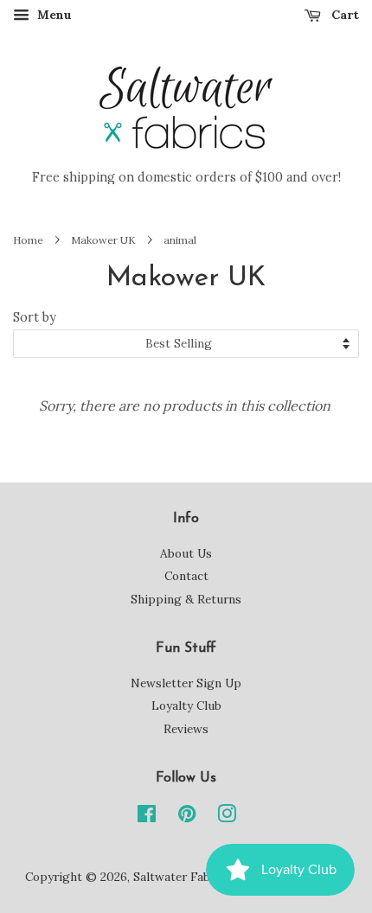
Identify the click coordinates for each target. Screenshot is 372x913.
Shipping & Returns (186, 599)
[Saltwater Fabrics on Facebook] (147, 817)
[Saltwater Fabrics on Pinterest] (186, 817)
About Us (186, 553)
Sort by (34, 317)
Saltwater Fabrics (182, 876)
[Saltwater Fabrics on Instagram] (226, 817)
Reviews (186, 729)
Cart (343, 14)
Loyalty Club (186, 705)
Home (28, 239)
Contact (186, 576)
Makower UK (103, 239)
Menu (53, 14)
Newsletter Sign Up (186, 683)
